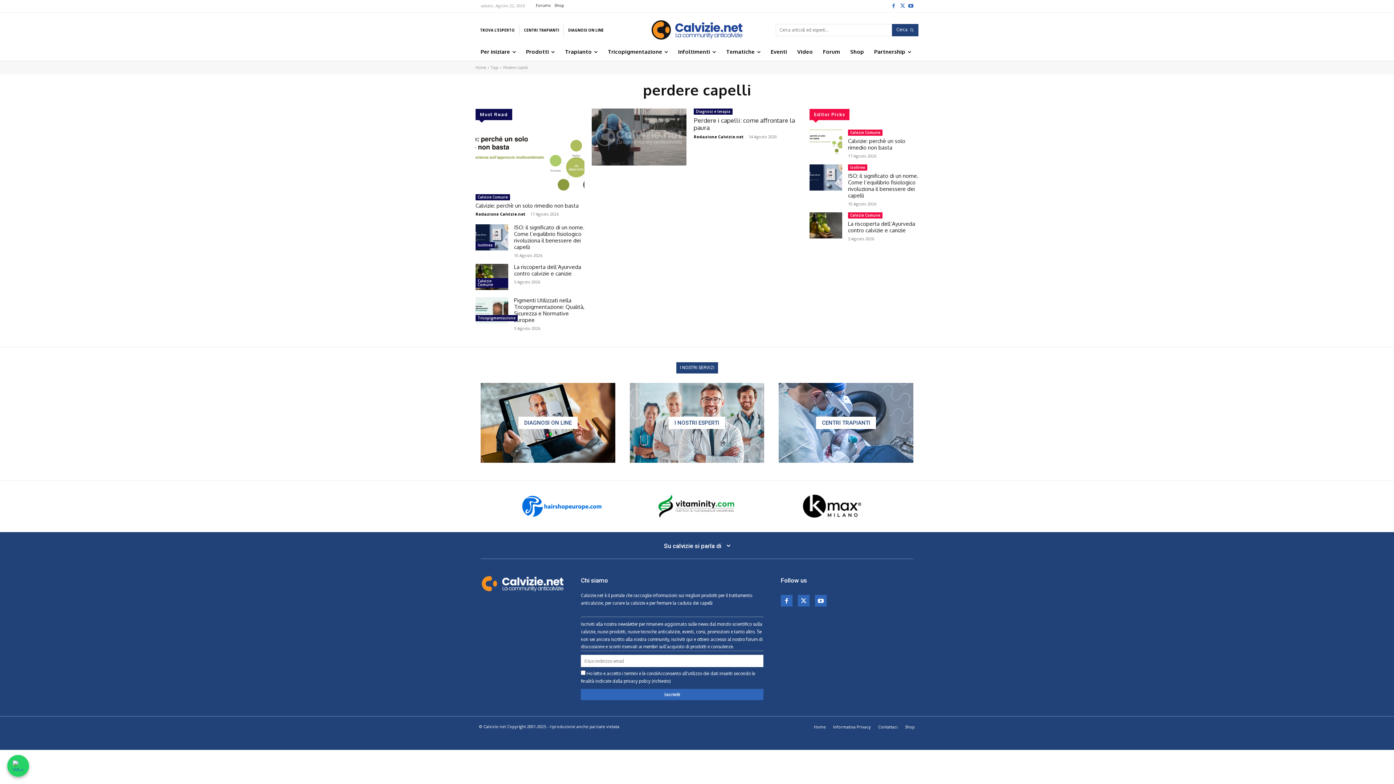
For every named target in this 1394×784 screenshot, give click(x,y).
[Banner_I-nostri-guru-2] (697, 423)
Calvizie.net (592, 595)
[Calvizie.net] (696, 30)
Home (481, 67)
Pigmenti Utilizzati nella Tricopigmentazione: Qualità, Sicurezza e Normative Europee (549, 310)
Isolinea (485, 245)
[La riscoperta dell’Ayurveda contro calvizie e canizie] (492, 277)
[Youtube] (910, 5)
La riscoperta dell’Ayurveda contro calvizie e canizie (547, 270)
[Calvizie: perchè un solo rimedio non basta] (530, 160)
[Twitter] (902, 5)
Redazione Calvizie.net (500, 214)
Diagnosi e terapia (713, 111)
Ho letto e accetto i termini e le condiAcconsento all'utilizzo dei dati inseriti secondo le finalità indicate (668, 677)
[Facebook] (893, 5)
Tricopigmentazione (496, 317)
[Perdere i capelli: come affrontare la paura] (639, 137)
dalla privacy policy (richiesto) (641, 681)
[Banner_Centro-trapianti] (846, 423)
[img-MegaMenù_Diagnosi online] (548, 423)
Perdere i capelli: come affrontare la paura (744, 124)
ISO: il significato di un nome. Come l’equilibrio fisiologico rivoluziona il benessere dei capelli (549, 237)
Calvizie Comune (493, 197)
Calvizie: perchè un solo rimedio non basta (527, 205)
